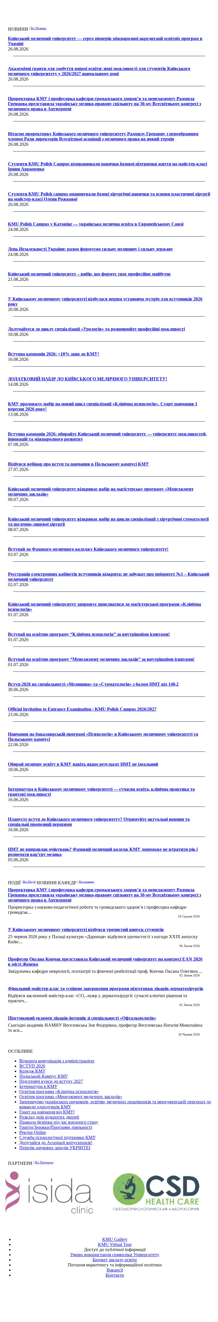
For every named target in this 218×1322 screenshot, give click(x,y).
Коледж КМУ (32, 1071)
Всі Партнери (44, 1162)
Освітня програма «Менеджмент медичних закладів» (70, 1096)
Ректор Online (32, 1132)
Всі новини (86, 881)
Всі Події (29, 881)
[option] (55, 1192)
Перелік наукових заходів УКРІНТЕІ (54, 1147)
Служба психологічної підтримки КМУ (57, 1137)
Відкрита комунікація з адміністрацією (56, 1060)
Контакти (115, 1275)
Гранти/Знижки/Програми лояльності (55, 1127)
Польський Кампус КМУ (43, 1076)
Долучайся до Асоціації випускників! (55, 1142)
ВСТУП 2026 (32, 1066)
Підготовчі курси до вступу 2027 (51, 1081)
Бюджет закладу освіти (115, 1259)
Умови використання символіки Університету (114, 1254)
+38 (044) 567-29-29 (116, 1295)
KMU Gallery (114, 1239)
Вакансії (115, 1270)
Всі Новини (38, 28)
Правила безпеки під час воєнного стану (58, 1122)
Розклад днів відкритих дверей (49, 1117)
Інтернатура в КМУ (38, 1086)
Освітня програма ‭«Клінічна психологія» (59, 1091)
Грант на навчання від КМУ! (47, 1112)
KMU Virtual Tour (115, 1244)
